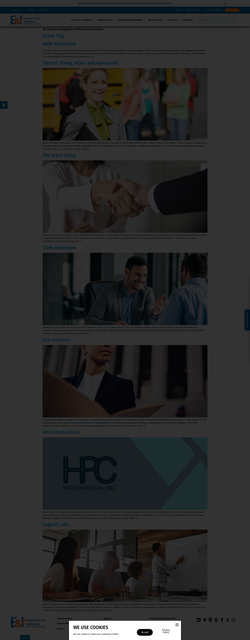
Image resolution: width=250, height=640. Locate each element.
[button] (177, 625)
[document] (125, 320)
